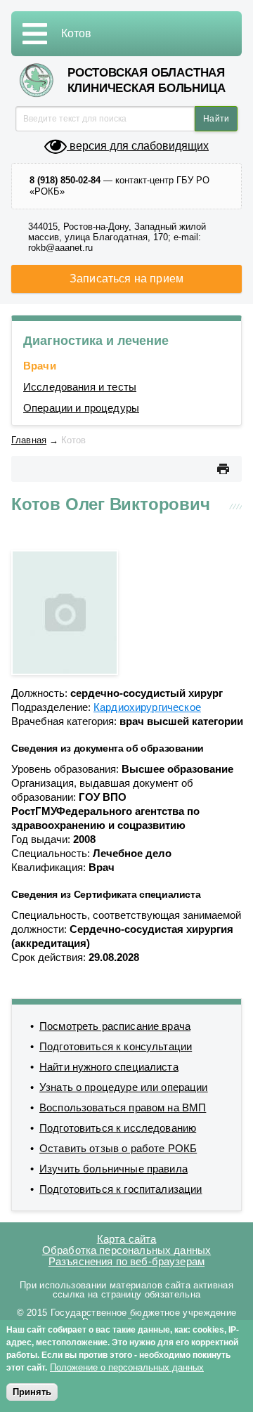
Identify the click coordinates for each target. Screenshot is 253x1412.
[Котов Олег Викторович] (65, 611)
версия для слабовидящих (138, 146)
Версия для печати (223, 469)
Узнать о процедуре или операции (123, 1087)
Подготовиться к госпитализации (120, 1189)
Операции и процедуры (81, 408)
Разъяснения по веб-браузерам (126, 1261)
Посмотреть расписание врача (114, 1026)
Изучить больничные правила (113, 1169)
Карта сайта (127, 1239)
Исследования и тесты (79, 387)
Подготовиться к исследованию (117, 1128)
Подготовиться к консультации (115, 1046)
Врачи (39, 366)
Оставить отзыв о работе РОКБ (118, 1148)
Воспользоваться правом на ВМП (122, 1107)
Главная (28, 440)
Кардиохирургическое (147, 707)
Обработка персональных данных (126, 1250)
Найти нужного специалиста (109, 1067)
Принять (32, 1392)
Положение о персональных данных (127, 1367)
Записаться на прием (126, 279)
